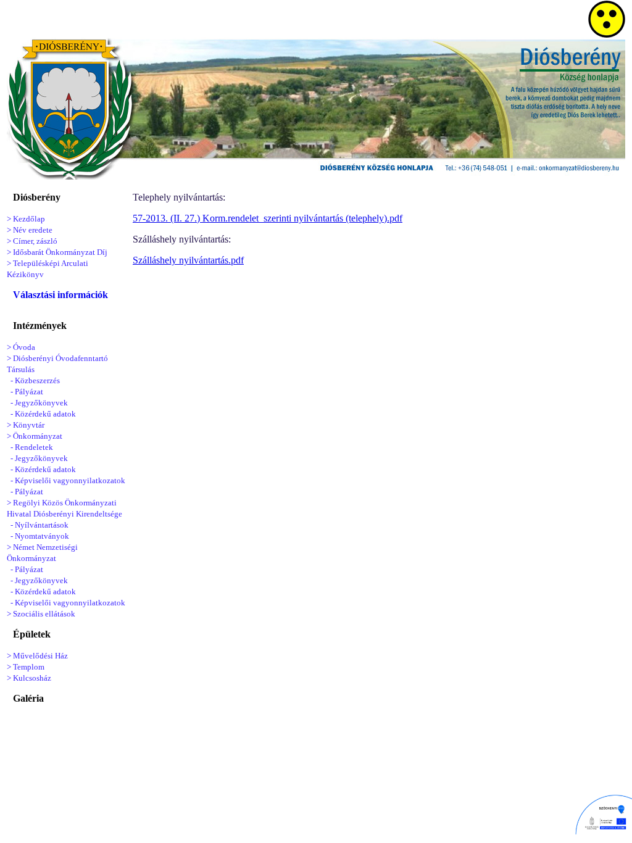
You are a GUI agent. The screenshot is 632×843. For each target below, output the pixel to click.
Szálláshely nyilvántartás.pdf (188, 260)
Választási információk (60, 294)
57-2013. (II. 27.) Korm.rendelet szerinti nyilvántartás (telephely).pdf (267, 218)
